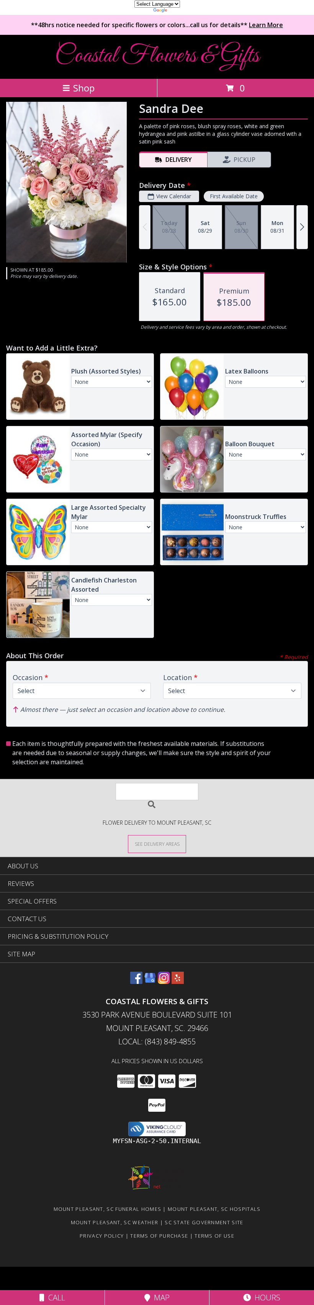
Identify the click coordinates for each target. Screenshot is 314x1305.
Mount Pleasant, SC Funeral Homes (108, 1208)
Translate (180, 11)
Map (160, 1297)
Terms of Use (214, 1235)
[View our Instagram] (164, 981)
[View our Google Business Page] (150, 981)
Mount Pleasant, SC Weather (115, 1222)
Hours (265, 1297)
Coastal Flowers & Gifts (157, 56)
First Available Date (234, 196)
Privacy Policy (102, 1235)
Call (54, 1297)
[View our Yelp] (178, 981)
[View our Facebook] (136, 981)
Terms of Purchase (159, 1235)
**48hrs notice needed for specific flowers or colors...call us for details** (157, 25)
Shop (84, 88)
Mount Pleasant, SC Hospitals (214, 1208)
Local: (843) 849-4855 (157, 1041)
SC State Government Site (204, 1222)
